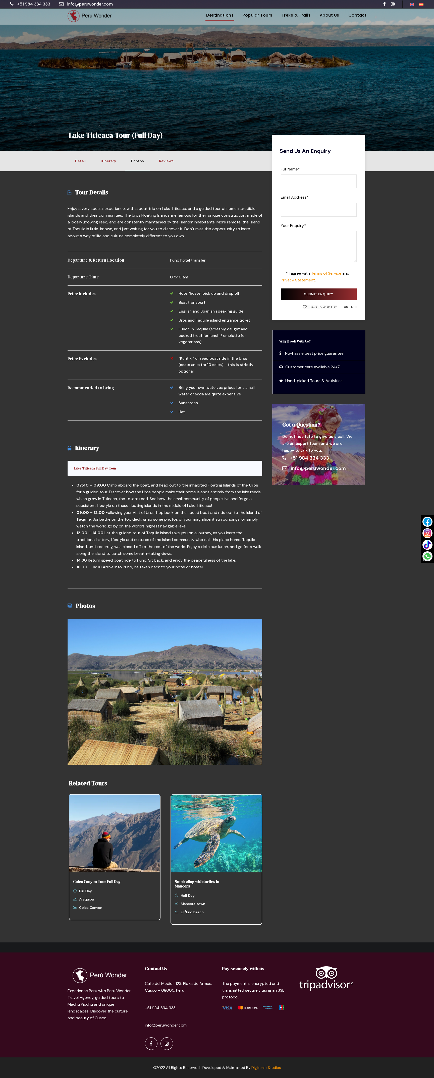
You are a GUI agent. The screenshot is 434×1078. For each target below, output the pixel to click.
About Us (329, 15)
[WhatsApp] (427, 556)
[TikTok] (427, 545)
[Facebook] (427, 522)
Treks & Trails (296, 15)
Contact (357, 15)
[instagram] (393, 4)
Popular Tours (258, 15)
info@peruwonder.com (90, 4)
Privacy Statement (298, 280)
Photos (137, 161)
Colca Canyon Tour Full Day (97, 881)
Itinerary (108, 161)
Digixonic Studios (266, 1067)
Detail (80, 161)
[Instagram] (427, 533)
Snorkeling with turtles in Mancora (197, 884)
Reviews (166, 161)
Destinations (220, 15)
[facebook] (384, 4)
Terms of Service (326, 273)
